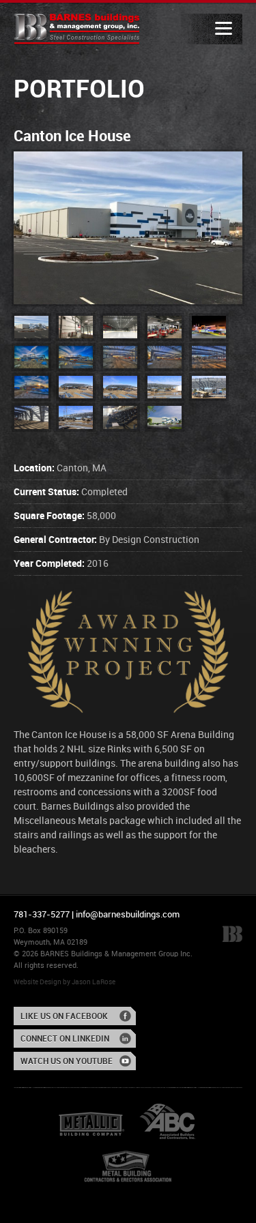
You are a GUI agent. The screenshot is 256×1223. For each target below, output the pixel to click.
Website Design (37, 982)
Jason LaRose (93, 982)
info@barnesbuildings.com (128, 914)
